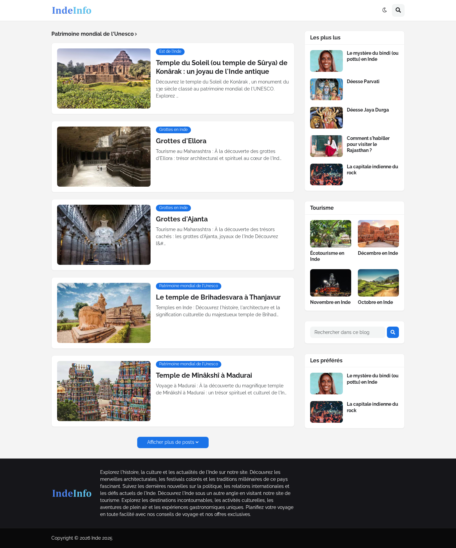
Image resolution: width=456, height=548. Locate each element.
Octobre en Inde (375, 302)
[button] (384, 10)
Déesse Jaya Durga (368, 110)
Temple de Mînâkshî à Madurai (204, 375)
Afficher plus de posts (170, 442)
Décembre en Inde (378, 253)
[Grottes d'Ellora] (104, 157)
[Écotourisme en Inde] (330, 233)
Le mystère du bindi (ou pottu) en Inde (373, 56)
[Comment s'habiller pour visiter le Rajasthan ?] (326, 146)
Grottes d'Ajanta (182, 219)
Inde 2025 (101, 538)
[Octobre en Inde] (378, 283)
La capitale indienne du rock (372, 169)
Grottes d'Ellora (181, 141)
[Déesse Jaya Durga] (326, 118)
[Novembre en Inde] (330, 283)
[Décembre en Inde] (378, 233)
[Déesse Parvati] (326, 89)
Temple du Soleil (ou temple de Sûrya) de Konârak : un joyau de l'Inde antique (221, 67)
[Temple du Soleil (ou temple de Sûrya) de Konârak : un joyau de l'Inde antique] (104, 78)
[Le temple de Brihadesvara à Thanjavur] (104, 313)
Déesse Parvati (363, 81)
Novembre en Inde (330, 302)
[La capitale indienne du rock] (326, 174)
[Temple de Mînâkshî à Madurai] (104, 391)
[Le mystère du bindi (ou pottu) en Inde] (326, 61)
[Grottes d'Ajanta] (104, 235)
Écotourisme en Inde (327, 256)
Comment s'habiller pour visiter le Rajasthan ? (368, 144)
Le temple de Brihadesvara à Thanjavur (218, 297)
